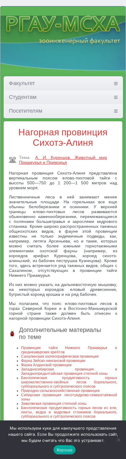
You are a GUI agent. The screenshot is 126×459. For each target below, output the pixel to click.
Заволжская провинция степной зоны (54, 403)
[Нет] (118, 440)
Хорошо (65, 449)
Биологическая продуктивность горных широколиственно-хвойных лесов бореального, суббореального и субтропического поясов (69, 382)
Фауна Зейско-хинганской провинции (53, 361)
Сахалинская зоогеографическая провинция (60, 356)
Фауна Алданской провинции (46, 365)
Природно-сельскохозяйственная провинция (60, 391)
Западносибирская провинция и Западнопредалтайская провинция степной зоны (69, 371)
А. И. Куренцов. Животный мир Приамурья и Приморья (63, 160)
